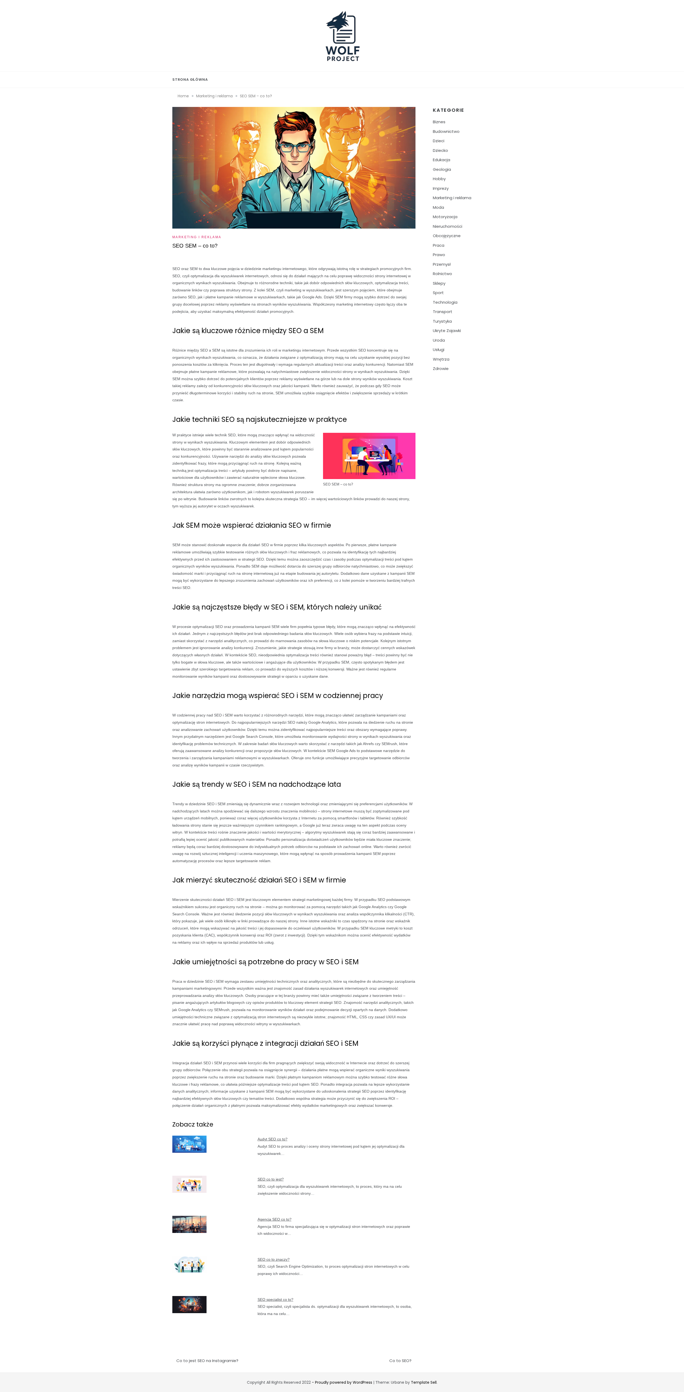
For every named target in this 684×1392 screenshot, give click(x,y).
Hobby (439, 179)
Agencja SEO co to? (275, 1219)
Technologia (445, 302)
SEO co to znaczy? (274, 1259)
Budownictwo (446, 131)
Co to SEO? (400, 1360)
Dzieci (438, 141)
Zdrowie (441, 368)
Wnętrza (441, 359)
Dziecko (440, 150)
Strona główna (190, 79)
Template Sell (424, 1382)
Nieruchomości (447, 226)
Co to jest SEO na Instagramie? (207, 1360)
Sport (438, 292)
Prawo (439, 254)
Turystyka (442, 321)
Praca (438, 245)
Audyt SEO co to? (272, 1139)
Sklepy (439, 283)
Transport (442, 311)
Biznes (439, 122)
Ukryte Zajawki (447, 330)
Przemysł (441, 264)
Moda (438, 207)
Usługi (438, 349)
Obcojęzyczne (447, 235)
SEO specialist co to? (275, 1299)
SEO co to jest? (271, 1179)
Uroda (439, 340)
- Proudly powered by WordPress (342, 1382)
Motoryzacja (445, 216)
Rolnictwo (442, 273)
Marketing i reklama (196, 237)
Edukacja (441, 160)
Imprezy (441, 188)
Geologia (442, 169)
